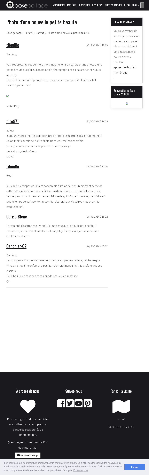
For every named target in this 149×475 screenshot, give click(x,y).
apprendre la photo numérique (125, 69)
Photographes (113, 5)
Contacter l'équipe (29, 455)
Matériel (72, 5)
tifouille (12, 45)
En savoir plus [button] (80, 470)
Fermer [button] (134, 467)
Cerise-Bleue (16, 216)
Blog (127, 5)
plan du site (125, 427)
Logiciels (84, 5)
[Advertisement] (57, 320)
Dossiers (97, 5)
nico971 (12, 121)
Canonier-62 (16, 246)
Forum (135, 5)
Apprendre (59, 5)
